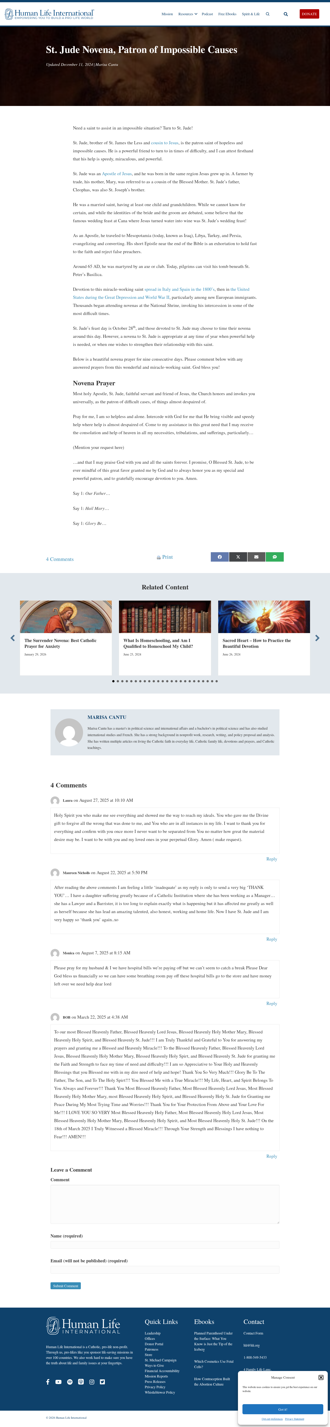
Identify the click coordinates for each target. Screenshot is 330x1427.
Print (167, 556)
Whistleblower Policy (160, 1392)
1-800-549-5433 (255, 1357)
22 (208, 681)
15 (176, 681)
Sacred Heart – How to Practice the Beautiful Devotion (257, 643)
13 (167, 681)
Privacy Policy (155, 1386)
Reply (271, 859)
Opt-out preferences (272, 1419)
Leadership (153, 1333)
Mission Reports (156, 1376)
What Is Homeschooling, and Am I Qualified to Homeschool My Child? (158, 643)
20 (199, 681)
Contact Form (253, 1333)
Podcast (207, 13)
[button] (321, 1377)
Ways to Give (154, 1365)
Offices (150, 1338)
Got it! (282, 1409)
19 (194, 681)
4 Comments (60, 559)
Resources (185, 13)
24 (217, 681)
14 (172, 681)
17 (185, 681)
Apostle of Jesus (117, 173)
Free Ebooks (227, 13)
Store (148, 1354)
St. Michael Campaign (160, 1360)
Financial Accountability (162, 1370)
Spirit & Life (251, 13)
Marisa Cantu (106, 64)
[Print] (159, 556)
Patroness (151, 1349)
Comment (60, 1179)
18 (190, 681)
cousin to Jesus (164, 143)
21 (203, 681)
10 (154, 681)
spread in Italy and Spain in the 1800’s (180, 289)
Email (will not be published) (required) (89, 1260)
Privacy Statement (294, 1419)
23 (212, 681)
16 (181, 681)
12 (163, 681)
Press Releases (155, 1381)
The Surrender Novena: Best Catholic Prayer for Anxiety (60, 643)
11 (158, 681)
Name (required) (67, 1236)
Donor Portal (154, 1343)
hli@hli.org (252, 1345)
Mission (167, 13)
